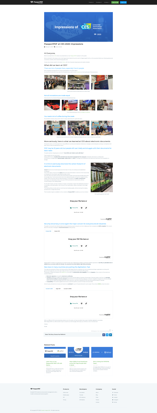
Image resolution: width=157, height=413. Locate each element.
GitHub (115, 402)
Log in (122, 2)
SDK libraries (82, 399)
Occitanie (78, 72)
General (60, 46)
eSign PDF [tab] (58, 288)
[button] (103, 334)
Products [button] (91, 2)
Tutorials (81, 395)
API (64, 397)
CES (55, 55)
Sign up (114, 2)
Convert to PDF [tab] (49, 288)
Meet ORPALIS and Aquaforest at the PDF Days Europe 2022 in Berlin (78, 363)
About (97, 392)
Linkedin (115, 397)
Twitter (115, 395)
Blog (97, 395)
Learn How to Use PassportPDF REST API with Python (54, 363)
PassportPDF (74, 55)
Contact (97, 402)
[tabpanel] (78, 247)
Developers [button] (98, 2)
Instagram (116, 399)
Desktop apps (66, 395)
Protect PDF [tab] (48, 231)
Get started (81, 392)
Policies (97, 399)
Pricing (64, 399)
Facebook (116, 392)
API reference (82, 397)
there (64, 62)
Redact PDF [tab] (57, 231)
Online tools (65, 392)
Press (97, 397)
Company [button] (106, 2)
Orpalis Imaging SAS (45, 410)
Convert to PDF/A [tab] (67, 288)
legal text (64, 272)
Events (56, 46)
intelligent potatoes (85, 112)
